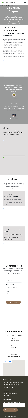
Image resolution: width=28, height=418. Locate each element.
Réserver (14, 23)
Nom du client (9, 278)
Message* (8, 291)
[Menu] (25, 2)
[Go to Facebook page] (3, 387)
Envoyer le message (13, 302)
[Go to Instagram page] (7, 387)
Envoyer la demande (10, 410)
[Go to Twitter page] (13, 387)
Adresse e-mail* (10, 284)
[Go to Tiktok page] (10, 387)
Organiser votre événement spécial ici (12, 402)
